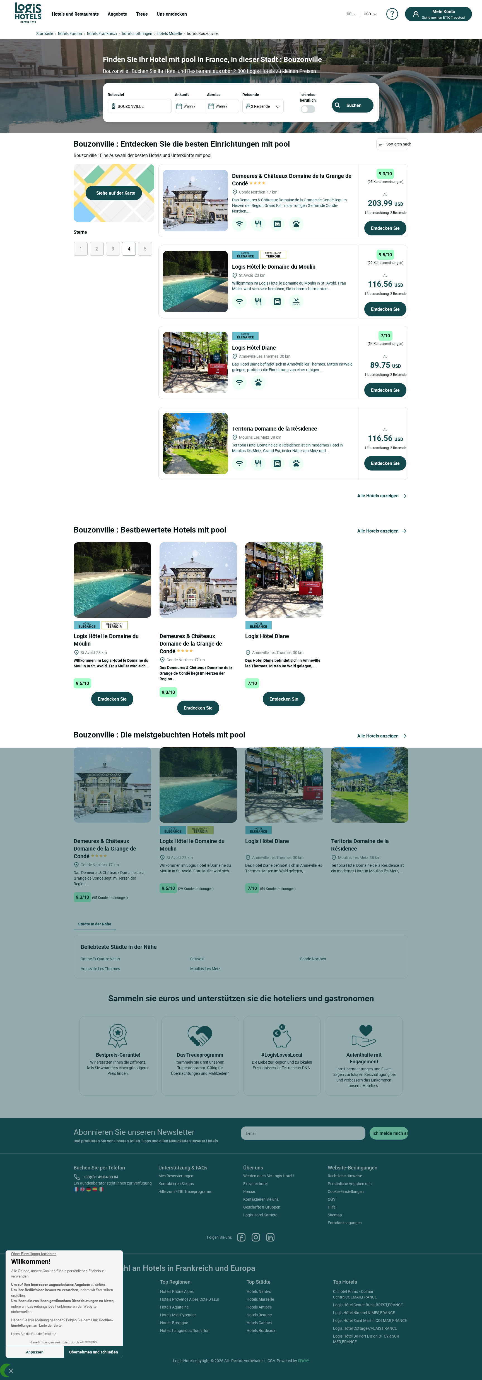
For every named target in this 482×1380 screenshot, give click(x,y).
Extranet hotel (255, 1183)
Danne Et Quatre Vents (100, 958)
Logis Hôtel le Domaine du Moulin (274, 266)
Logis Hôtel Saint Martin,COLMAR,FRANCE (370, 1320)
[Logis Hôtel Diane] (195, 362)
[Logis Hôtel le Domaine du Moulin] (195, 281)
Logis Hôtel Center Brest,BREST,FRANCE (368, 1304)
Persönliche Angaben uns (350, 1183)
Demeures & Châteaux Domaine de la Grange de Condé (191, 643)
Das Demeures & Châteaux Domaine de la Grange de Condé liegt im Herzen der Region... (196, 673)
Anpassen (35, 1352)
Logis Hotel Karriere (260, 1214)
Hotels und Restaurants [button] (75, 14)
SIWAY (303, 1360)
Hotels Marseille (260, 1299)
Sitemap (335, 1214)
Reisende (250, 94)
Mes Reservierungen (175, 1175)
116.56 (385, 283)
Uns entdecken (172, 14)
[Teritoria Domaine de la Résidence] (195, 443)
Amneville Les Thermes (100, 968)
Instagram (256, 1237)
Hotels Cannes (259, 1322)
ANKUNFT (182, 94)
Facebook (241, 1237)
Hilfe (332, 1207)
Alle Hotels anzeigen (378, 496)
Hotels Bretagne (174, 1322)
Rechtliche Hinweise (345, 1175)
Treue (142, 14)
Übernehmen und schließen (93, 1352)
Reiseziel (116, 94)
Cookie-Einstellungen (346, 1191)
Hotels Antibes (259, 1307)
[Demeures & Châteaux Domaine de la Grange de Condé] (195, 200)
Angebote (117, 14)
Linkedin (270, 1237)
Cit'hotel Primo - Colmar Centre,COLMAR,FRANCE (355, 1294)
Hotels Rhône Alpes (177, 1291)
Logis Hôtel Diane (254, 347)
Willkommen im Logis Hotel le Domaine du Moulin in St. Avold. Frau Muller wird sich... (111, 663)
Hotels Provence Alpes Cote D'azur (189, 1299)
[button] (11, 1370)
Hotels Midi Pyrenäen (178, 1314)
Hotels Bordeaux (261, 1330)
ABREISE (214, 94)
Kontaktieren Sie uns (176, 1183)
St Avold (197, 958)
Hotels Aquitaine (174, 1307)
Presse (249, 1191)
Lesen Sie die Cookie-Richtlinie (33, 1333)
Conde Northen (313, 958)
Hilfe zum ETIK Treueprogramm (185, 1191)
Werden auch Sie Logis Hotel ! (268, 1175)
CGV (332, 1199)
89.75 (385, 364)
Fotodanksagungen (345, 1222)
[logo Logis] (28, 12)
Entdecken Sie (385, 228)
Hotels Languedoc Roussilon (184, 1330)
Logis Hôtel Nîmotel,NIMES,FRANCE (364, 1312)
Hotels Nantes (259, 1291)
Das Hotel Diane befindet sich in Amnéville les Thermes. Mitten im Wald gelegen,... (282, 663)
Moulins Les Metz (205, 968)
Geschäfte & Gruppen (261, 1207)
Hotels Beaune (259, 1314)
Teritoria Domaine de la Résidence (275, 428)
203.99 (385, 202)
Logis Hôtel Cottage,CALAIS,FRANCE (365, 1328)
